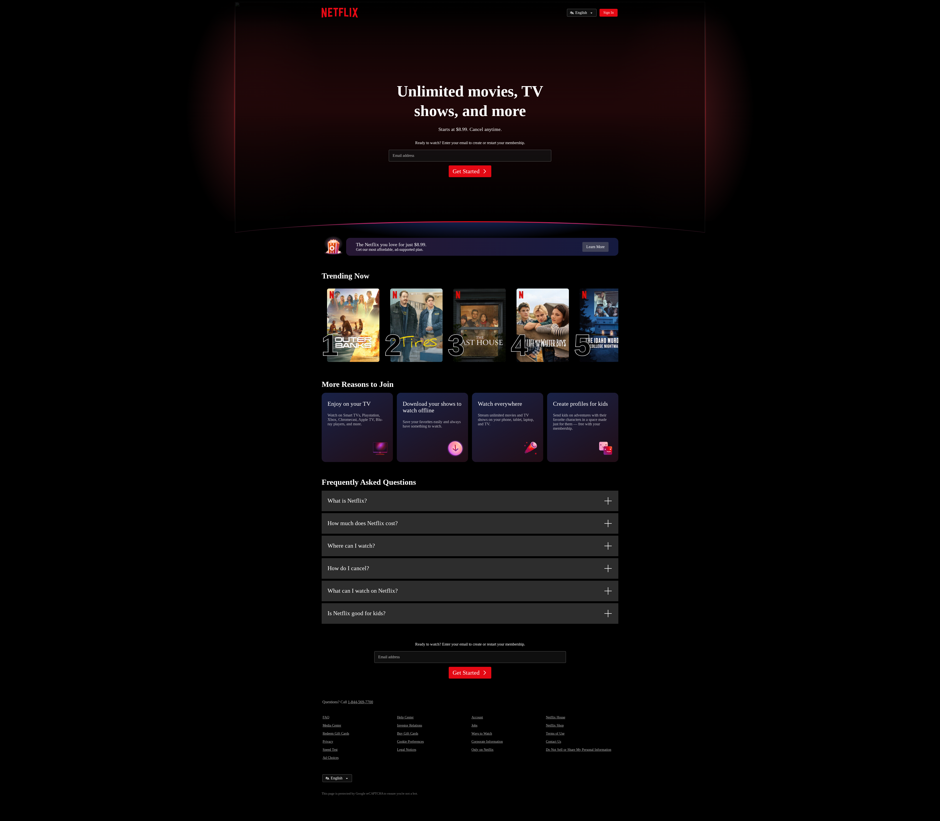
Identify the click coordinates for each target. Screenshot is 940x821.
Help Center (405, 717)
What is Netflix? (347, 500)
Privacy (328, 741)
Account (477, 717)
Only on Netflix (482, 750)
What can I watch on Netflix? (363, 591)
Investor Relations (409, 725)
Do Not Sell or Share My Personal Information (578, 750)
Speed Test (330, 750)
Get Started (466, 171)
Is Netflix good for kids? (357, 613)
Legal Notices (406, 750)
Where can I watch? (351, 546)
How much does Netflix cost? (363, 523)
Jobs (474, 725)
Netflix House (555, 717)
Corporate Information (487, 741)
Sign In (608, 12)
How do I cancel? (348, 568)
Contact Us (553, 741)
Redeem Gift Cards (336, 733)
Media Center (332, 725)
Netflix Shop (555, 725)
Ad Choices (331, 758)
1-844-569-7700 (360, 702)
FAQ (326, 717)
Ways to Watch (481, 733)
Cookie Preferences (410, 741)
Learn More (595, 247)
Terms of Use (555, 733)
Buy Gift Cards (407, 733)
